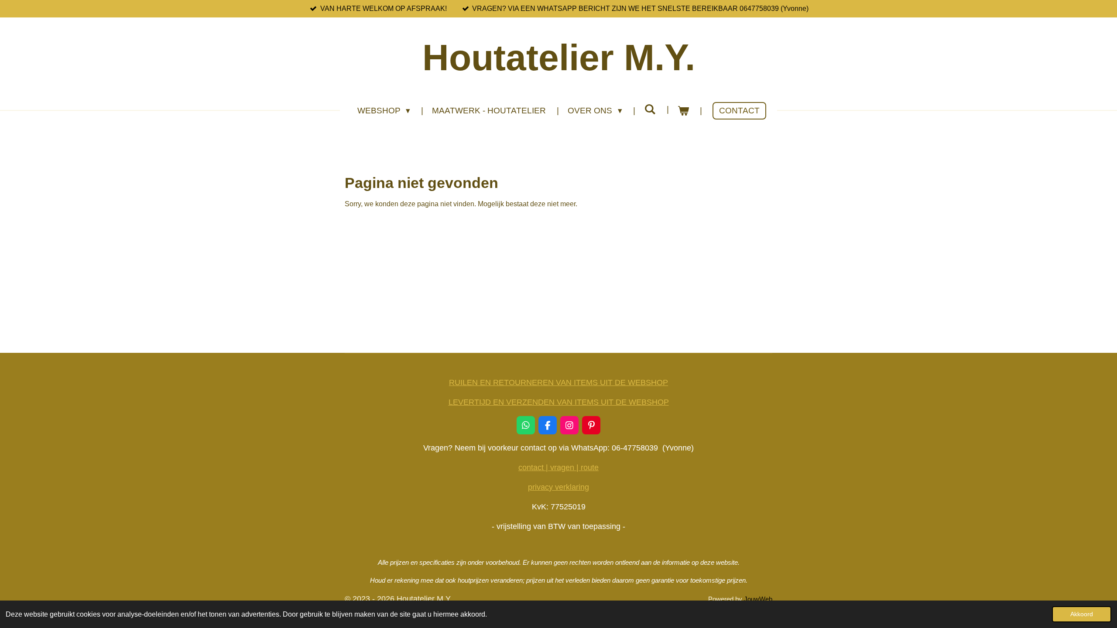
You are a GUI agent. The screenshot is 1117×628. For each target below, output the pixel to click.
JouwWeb (758, 599)
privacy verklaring (558, 487)
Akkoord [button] (1081, 614)
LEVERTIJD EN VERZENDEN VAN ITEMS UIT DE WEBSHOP (559, 402)
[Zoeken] (649, 109)
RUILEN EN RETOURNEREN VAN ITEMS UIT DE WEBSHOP (558, 382)
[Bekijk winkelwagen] (683, 111)
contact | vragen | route (558, 467)
